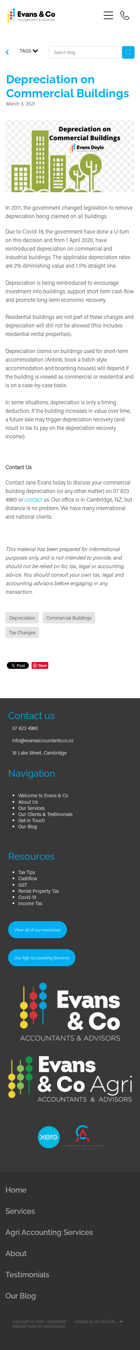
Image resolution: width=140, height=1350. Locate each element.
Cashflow (27, 878)
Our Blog (27, 826)
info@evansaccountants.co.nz (42, 740)
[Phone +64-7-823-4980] (125, 15)
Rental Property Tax (38, 891)
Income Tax (30, 903)
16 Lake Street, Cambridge (39, 752)
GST (22, 885)
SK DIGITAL (105, 1321)
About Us (28, 802)
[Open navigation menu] (108, 15)
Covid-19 (27, 897)
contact (33, 499)
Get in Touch (31, 820)
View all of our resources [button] (37, 929)
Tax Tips (26, 872)
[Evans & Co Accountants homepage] (54, 15)
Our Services (31, 808)
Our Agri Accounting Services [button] (41, 957)
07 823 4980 (25, 728)
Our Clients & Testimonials (45, 814)
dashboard (57, 1321)
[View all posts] (7, 53)
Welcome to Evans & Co (43, 795)
